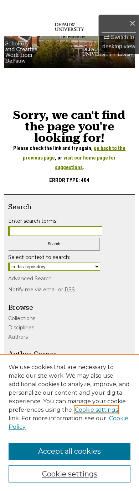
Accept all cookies (69, 451)
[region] (69, 422)
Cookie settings (96, 409)
